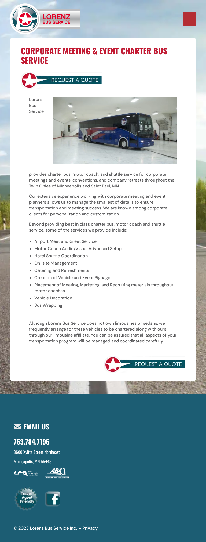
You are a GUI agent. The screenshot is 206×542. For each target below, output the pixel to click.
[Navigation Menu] (189, 19)
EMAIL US (36, 426)
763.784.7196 (31, 441)
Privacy (90, 528)
